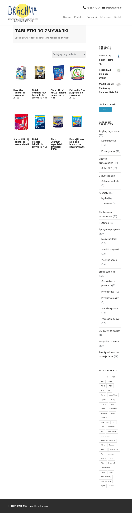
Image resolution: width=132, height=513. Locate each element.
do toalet (103, 404)
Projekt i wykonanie (38, 506)
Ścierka (111, 486)
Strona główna (21, 38)
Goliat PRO (106, 168)
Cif (109, 390)
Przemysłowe (108, 151)
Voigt (111, 472)
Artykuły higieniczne (109, 131)
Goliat (113, 413)
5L (107, 377)
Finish (103, 409)
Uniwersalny (112, 463)
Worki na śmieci (109, 260)
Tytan (102, 463)
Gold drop (104, 413)
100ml (114, 377)
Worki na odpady (106, 477)
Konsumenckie (108, 140)
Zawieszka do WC (110, 319)
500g (102, 381)
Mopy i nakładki (109, 239)
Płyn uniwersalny (110, 298)
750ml (103, 386)
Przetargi (92, 17)
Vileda (103, 472)
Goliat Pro (104, 418)
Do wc (112, 404)
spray (111, 458)
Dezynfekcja (105, 176)
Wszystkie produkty (109, 341)
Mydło (104, 198)
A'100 (102, 390)
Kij (114, 422)
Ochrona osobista (110, 181)
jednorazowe (105, 422)
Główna (67, 17)
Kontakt (118, 17)
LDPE (102, 427)
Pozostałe (104, 223)
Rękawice (111, 454)
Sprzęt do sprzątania (109, 229)
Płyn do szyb (107, 291)
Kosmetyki (104, 193)
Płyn (102, 454)
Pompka (111, 445)
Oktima (103, 445)
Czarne (103, 395)
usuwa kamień (105, 467)
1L (101, 377)
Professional (114, 449)
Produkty (78, 17)
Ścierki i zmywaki (110, 249)
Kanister (108, 203)
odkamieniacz (105, 436)
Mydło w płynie (112, 431)
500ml (110, 381)
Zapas (103, 486)
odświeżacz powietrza (108, 440)
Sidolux (103, 458)
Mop (102, 431)
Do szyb (113, 400)
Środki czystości (107, 271)
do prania (103, 400)
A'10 (110, 386)
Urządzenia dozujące (110, 330)
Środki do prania (109, 308)
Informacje (105, 17)
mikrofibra (111, 427)
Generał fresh (113, 409)
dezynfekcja (113, 395)
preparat (103, 449)
